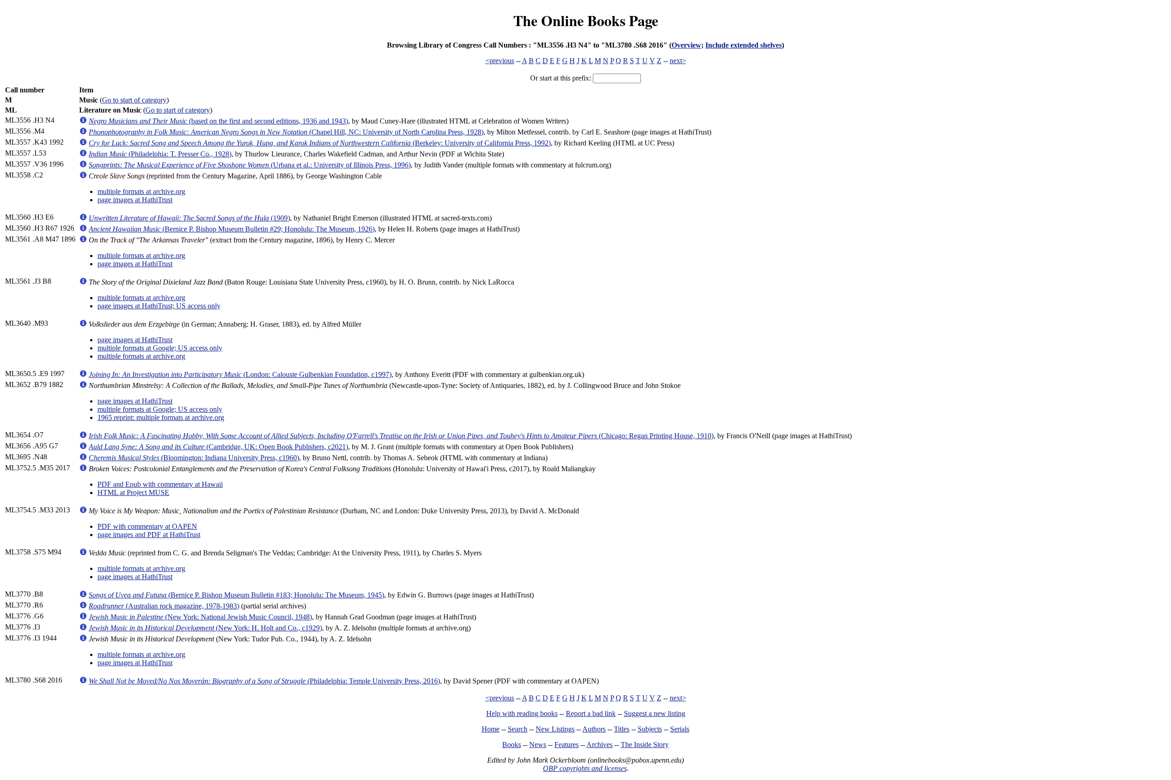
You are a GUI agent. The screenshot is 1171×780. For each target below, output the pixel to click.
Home (491, 729)
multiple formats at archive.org (141, 191)
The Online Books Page (585, 20)
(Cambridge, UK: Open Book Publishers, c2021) (218, 447)
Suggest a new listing (654, 713)
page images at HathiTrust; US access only (158, 306)
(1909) (189, 218)
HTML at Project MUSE (133, 492)
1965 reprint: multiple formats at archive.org (160, 417)
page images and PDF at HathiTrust (148, 534)
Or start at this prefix (559, 78)
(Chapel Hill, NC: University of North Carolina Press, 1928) (286, 132)
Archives (599, 744)
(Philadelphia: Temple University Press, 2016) (264, 681)
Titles (621, 729)
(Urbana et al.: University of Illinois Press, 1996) (250, 165)
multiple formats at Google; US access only (159, 348)
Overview (686, 45)
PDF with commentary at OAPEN (147, 526)
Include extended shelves (743, 45)
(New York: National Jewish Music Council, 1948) (200, 617)
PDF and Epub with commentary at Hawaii (160, 484)
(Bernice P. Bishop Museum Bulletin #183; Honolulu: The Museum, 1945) (236, 595)
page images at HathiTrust (134, 200)
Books (511, 744)
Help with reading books (522, 713)
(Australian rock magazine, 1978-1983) (164, 606)
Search (517, 729)
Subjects (650, 729)
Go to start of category (134, 100)
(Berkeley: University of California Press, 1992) (320, 143)
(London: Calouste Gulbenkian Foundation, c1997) (240, 374)
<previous (499, 61)
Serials (679, 729)
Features (566, 744)
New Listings (555, 729)
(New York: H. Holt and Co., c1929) (205, 628)
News (537, 744)
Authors (594, 729)
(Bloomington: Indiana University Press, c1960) (194, 458)
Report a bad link (591, 713)
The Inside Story (645, 744)
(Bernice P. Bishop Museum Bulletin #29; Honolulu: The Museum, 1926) (232, 229)
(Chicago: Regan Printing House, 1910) (401, 436)
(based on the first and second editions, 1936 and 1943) (218, 121)
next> (678, 61)
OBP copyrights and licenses (585, 768)
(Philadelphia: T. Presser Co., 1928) (160, 154)
